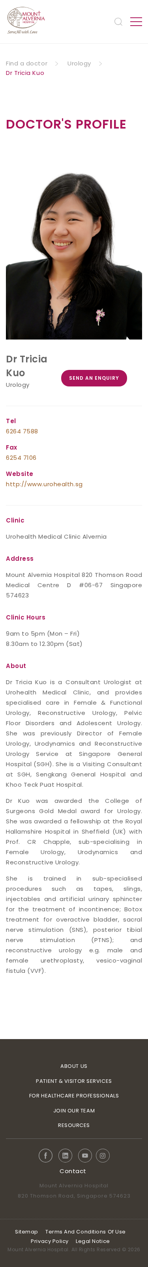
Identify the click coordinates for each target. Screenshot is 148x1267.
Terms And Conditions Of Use (85, 1231)
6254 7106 (21, 457)
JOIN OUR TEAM (74, 1110)
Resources (74, 1125)
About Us (73, 1066)
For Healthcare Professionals (74, 1095)
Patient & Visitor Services (74, 1081)
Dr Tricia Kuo (25, 73)
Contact (73, 1171)
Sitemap (26, 1231)
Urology (79, 63)
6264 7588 (22, 431)
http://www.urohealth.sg (44, 484)
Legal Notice (93, 1241)
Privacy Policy (50, 1241)
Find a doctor (26, 63)
